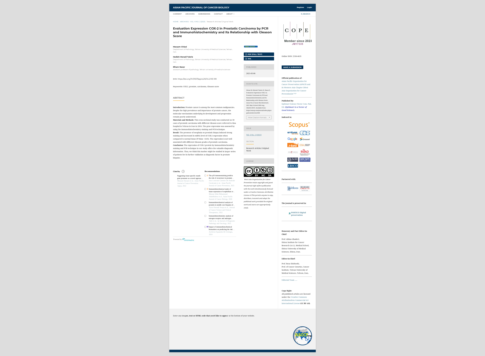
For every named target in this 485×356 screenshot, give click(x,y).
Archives (190, 14)
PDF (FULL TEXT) (254, 54)
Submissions (204, 14)
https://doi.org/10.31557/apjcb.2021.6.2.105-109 (197, 79)
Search (306, 14)
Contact (218, 14)
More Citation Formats (257, 117)
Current (177, 14)
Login (309, 7)
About (229, 14)
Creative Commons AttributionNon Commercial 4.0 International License (295, 300)
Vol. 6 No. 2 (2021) (197, 22)
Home (175, 22)
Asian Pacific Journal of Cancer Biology (201, 7)
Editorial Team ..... (289, 280)
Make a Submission (292, 67)
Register (300, 7)
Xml (249, 59)
